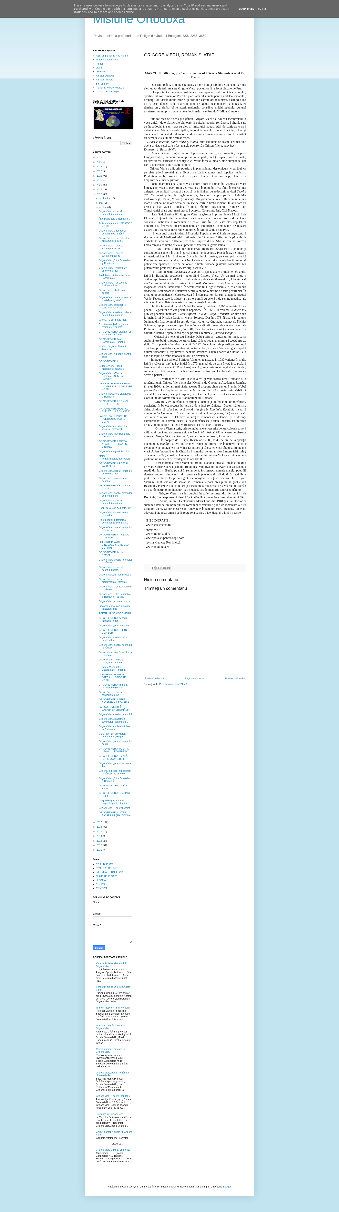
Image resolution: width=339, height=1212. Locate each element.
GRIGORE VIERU (108, 361)
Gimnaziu (101, 71)
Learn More (246, 8)
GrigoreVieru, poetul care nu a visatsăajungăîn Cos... (115, 299)
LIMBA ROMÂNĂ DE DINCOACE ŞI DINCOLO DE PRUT (113, 545)
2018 (100, 194)
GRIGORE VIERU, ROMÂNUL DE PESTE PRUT (115, 402)
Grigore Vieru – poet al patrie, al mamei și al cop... (114, 239)
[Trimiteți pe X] (161, 568)
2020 (100, 185)
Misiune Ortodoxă (139, 19)
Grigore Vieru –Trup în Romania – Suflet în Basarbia (111, 376)
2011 (100, 849)
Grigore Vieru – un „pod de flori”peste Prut (113, 284)
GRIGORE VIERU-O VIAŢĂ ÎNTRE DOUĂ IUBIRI (113, 757)
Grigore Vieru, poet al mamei (114, 625)
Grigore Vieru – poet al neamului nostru (111, 568)
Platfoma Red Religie (107, 91)
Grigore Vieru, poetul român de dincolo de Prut (115, 472)
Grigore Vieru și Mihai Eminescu (113, 1149)
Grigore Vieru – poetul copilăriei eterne (110, 693)
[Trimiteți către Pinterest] (168, 568)
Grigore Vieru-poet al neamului (115, 714)
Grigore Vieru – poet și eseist (114, 808)
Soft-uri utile (102, 83)
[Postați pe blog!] (157, 568)
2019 (100, 189)
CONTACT (101, 888)
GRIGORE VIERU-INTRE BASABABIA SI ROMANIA (114, 701)
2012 (100, 845)
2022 (100, 175)
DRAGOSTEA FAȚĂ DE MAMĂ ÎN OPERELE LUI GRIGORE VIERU (115, 386)
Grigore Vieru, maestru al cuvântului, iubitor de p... (113, 720)
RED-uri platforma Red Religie (112, 55)
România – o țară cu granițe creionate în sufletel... (113, 325)
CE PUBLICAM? (104, 864)
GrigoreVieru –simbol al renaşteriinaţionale (111, 661)
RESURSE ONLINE (106, 868)
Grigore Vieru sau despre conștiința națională (112, 306)
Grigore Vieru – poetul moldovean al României (113, 580)
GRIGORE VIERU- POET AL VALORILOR (114, 465)
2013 (100, 840)
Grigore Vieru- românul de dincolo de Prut (113, 269)
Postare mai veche (235, 678)
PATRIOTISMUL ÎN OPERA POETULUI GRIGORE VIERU (113, 419)
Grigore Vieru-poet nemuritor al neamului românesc (115, 313)
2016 (100, 826)
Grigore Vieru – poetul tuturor (114, 601)
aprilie (103, 207)
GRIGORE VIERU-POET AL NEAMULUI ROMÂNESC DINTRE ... (113, 444)
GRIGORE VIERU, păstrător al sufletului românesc (115, 333)
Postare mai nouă (154, 678)
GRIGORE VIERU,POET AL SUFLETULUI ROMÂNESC (115, 410)
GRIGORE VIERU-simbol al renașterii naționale (113, 686)
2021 (100, 180)
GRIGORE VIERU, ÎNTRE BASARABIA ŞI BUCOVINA (115, 814)
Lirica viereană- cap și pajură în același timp (114, 607)
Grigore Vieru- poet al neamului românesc (111, 212)
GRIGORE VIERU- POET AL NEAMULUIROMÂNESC (114, 750)
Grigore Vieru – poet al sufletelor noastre (111, 247)
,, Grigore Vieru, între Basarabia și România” (112, 668)
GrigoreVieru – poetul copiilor (114, 451)
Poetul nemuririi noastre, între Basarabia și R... (114, 276)
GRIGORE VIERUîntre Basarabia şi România (112, 340)
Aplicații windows (105, 75)
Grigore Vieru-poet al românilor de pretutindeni (115, 494)
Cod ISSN (101, 884)
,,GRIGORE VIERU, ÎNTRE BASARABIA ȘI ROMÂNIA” (114, 708)
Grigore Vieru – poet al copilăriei (113, 1096)
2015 (100, 831)
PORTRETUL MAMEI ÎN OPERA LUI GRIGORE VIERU (112, 677)
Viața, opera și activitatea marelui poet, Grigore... (112, 735)
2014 (100, 836)
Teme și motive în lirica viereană (113, 1007)
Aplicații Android (104, 79)
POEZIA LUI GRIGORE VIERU (115, 613)
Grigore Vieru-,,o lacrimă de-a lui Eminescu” (114, 727)
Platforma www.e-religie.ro (110, 87)
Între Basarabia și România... (114, 218)
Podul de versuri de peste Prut (115, 508)
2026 (100, 157)
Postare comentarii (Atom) (173, 684)
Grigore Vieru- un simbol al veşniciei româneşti (113, 427)
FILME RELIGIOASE (107, 876)
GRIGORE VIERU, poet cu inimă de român (113, 619)
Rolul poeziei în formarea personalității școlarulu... (113, 521)
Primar (99, 63)
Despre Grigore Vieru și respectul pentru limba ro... (114, 802)
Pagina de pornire (194, 678)
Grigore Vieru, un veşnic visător (115, 574)
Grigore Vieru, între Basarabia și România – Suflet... (115, 595)
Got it (262, 8)
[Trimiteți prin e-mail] (154, 568)
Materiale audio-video (107, 59)
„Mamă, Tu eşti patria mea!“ (113, 319)
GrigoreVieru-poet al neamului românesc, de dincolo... (115, 772)
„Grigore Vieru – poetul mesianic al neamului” (112, 367)
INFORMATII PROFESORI (109, 872)
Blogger (226, 1186)
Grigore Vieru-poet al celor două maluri (113, 639)
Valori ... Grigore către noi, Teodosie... (112, 348)
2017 (100, 822)
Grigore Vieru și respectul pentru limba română (112, 232)
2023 (100, 171)
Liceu (99, 67)
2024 (100, 166)
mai (101, 203)
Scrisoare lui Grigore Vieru (110, 1114)
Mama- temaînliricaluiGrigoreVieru (114, 457)
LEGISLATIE (102, 880)
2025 (100, 162)
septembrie (105, 198)
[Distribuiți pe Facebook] (165, 568)
